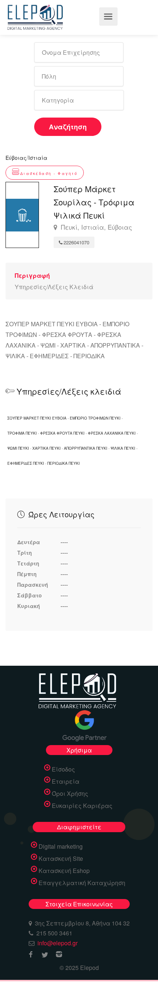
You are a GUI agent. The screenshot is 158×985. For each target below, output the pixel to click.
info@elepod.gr (57, 943)
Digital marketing (61, 846)
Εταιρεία (65, 781)
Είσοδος (63, 769)
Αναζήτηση (68, 127)
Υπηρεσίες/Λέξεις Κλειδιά (54, 287)
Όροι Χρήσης (70, 794)
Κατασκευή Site (61, 859)
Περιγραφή (32, 275)
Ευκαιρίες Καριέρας (82, 806)
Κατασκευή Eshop (64, 871)
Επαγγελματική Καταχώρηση (82, 883)
